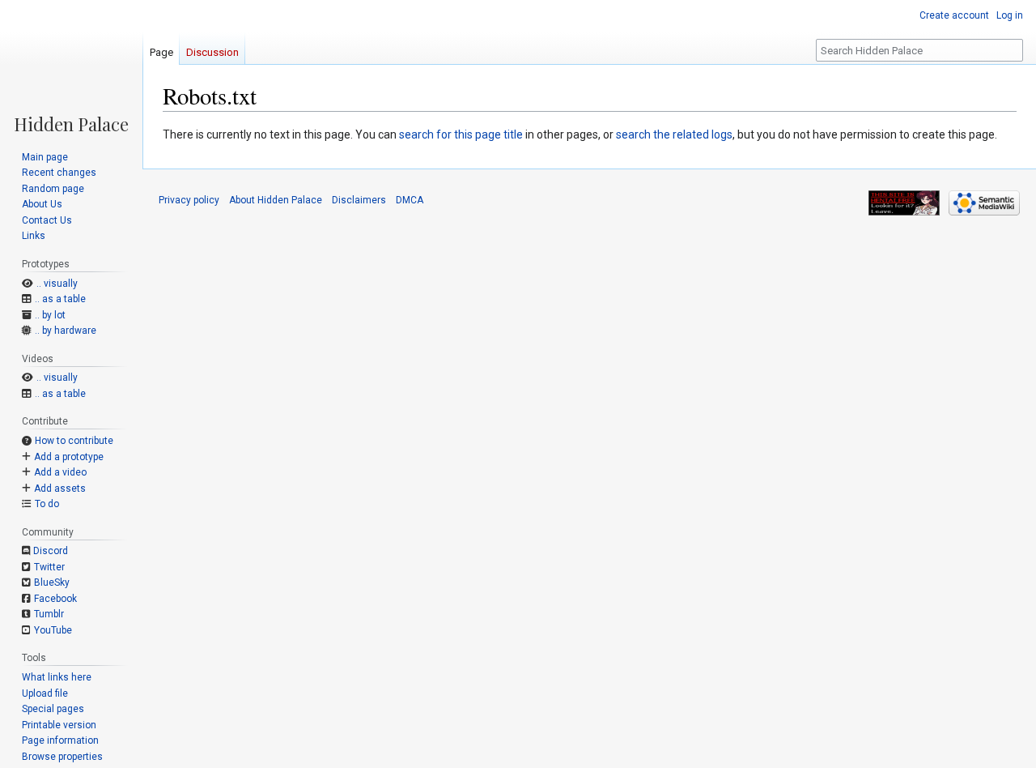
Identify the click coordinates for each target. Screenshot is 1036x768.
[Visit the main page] (71, 66)
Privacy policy (189, 200)
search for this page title (461, 134)
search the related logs (674, 134)
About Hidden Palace (275, 200)
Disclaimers (359, 200)
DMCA (409, 200)
